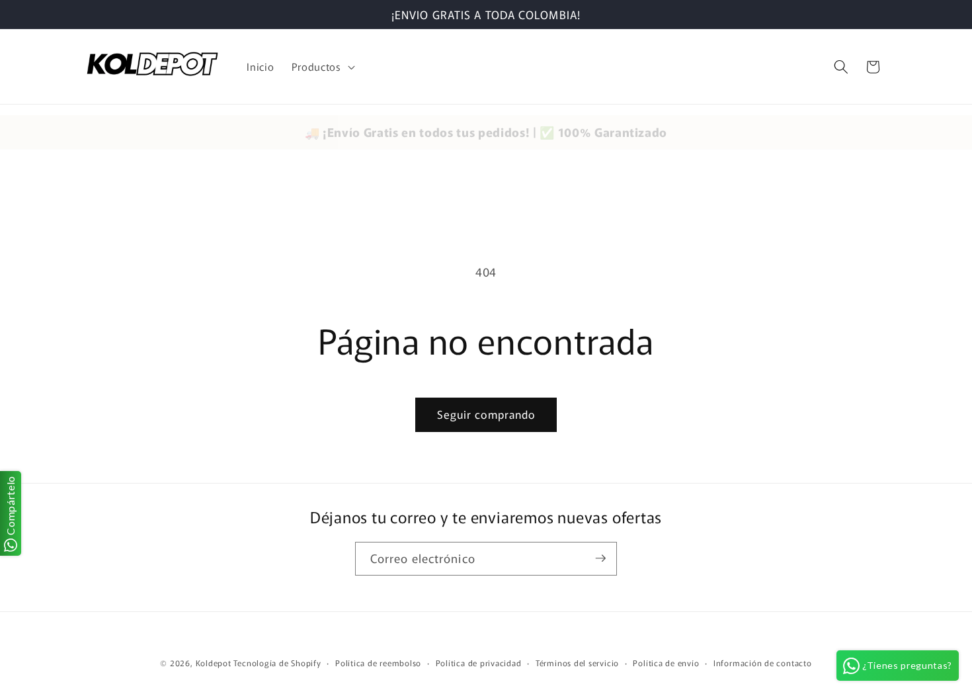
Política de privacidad (479, 662)
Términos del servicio (577, 662)
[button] (322, 67)
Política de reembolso (378, 662)
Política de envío (666, 662)
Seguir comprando (486, 414)
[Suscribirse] (600, 558)
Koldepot (213, 662)
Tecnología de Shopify (277, 662)
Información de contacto (762, 662)
